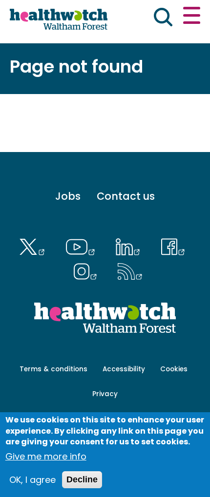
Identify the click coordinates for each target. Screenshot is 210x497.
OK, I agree (32, 480)
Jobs (68, 196)
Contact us (126, 196)
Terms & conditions (53, 369)
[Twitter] (34, 245)
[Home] (58, 20)
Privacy (105, 394)
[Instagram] (87, 270)
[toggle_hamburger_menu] (191, 17)
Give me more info (45, 456)
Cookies (174, 369)
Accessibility (124, 369)
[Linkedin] (130, 245)
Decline (82, 479)
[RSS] (130, 270)
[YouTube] (82, 245)
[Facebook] (173, 245)
